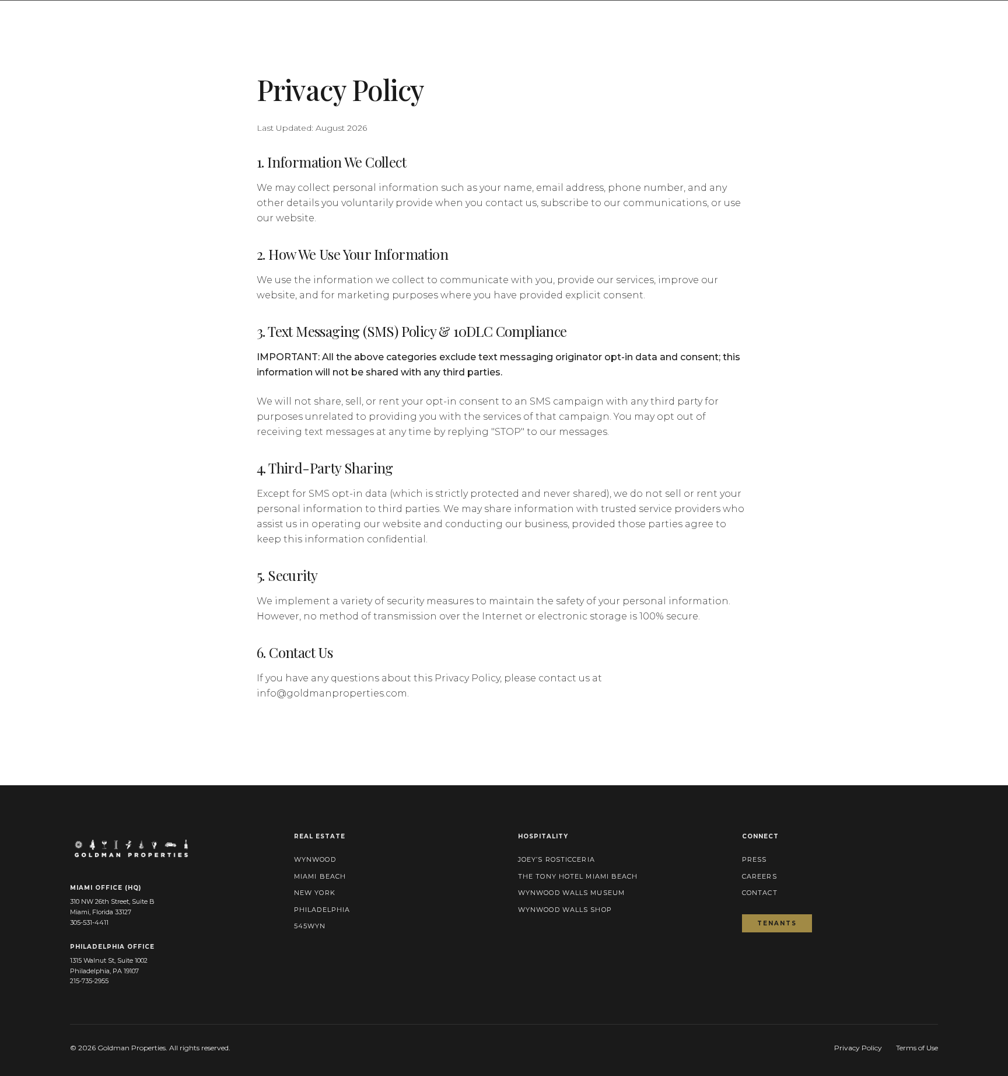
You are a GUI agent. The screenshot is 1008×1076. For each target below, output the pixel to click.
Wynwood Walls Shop (565, 910)
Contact (972, 18)
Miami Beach (320, 876)
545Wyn (310, 926)
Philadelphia (322, 910)
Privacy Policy (858, 1047)
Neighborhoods (830, 18)
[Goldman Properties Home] (66, 18)
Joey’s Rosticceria (556, 859)
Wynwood (315, 859)
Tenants (784, 923)
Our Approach (722, 18)
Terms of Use (917, 1047)
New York (314, 893)
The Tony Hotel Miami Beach (578, 876)
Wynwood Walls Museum (571, 893)
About (640, 18)
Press (916, 18)
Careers (759, 876)
